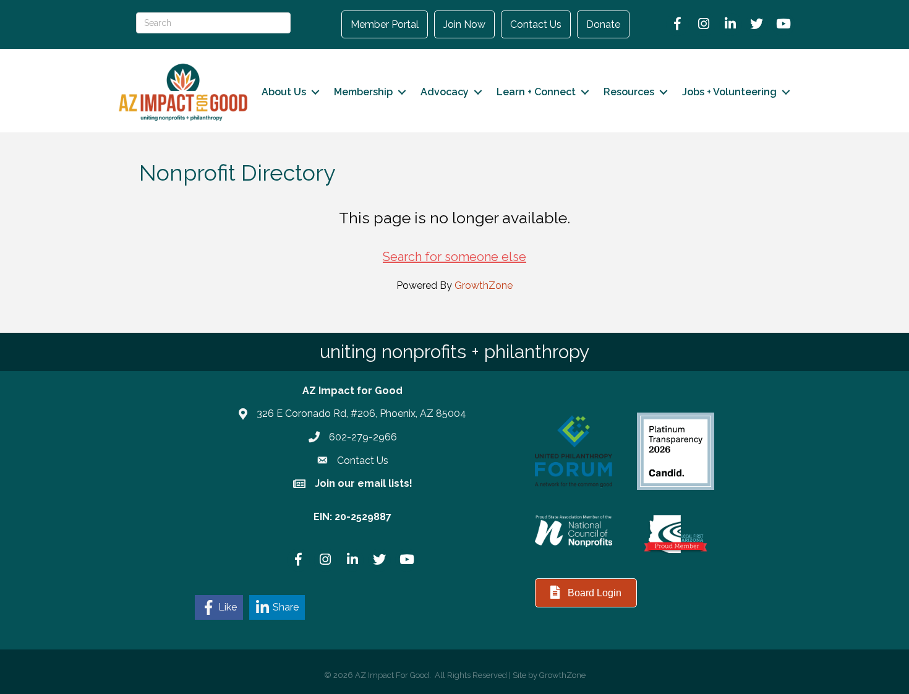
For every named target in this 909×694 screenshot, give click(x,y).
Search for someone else (454, 256)
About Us (284, 92)
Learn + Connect (536, 92)
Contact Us (535, 24)
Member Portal (385, 24)
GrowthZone (483, 285)
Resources (629, 92)
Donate (603, 24)
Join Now (464, 24)
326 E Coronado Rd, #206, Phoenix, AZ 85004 (361, 413)
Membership (363, 92)
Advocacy (444, 92)
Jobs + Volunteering (729, 92)
